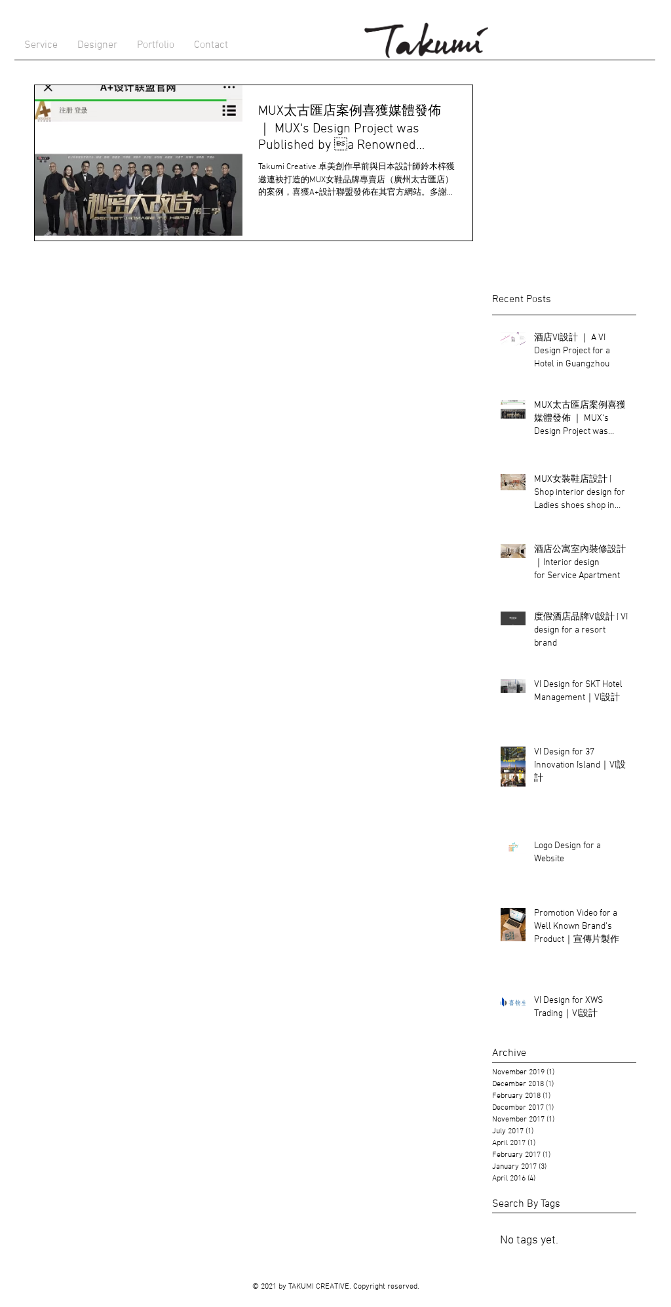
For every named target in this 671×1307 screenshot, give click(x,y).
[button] (97, 45)
